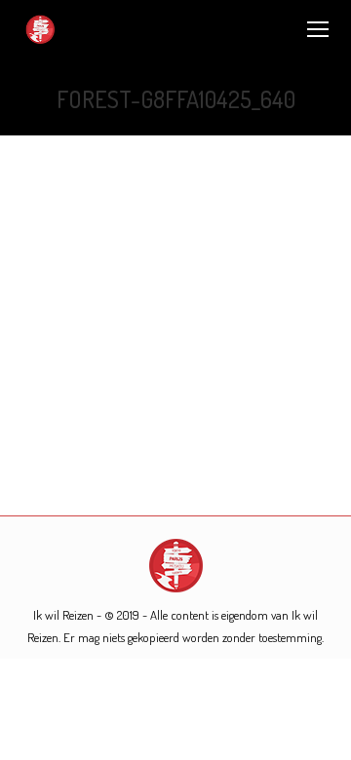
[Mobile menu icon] (318, 29)
